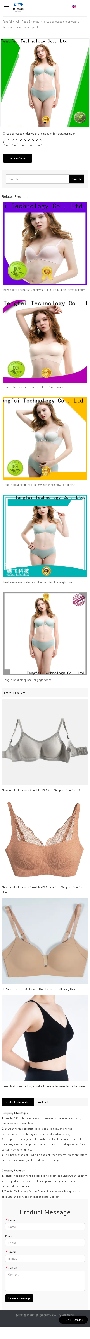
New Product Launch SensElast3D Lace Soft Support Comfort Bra (43, 889)
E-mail (10, 1252)
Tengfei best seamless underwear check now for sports (39, 484)
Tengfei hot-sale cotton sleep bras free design (33, 387)
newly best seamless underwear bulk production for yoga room (44, 289)
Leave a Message (19, 1298)
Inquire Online (17, 158)
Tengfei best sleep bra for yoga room (27, 680)
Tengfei (7, 21)
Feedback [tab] (42, 1102)
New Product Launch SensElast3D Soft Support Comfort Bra (42, 790)
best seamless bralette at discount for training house (37, 582)
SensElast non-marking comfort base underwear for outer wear (43, 1086)
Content (11, 1268)
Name (10, 1220)
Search (76, 179)
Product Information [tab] (17, 1102)
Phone (9, 1236)
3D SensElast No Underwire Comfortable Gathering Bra (38, 989)
